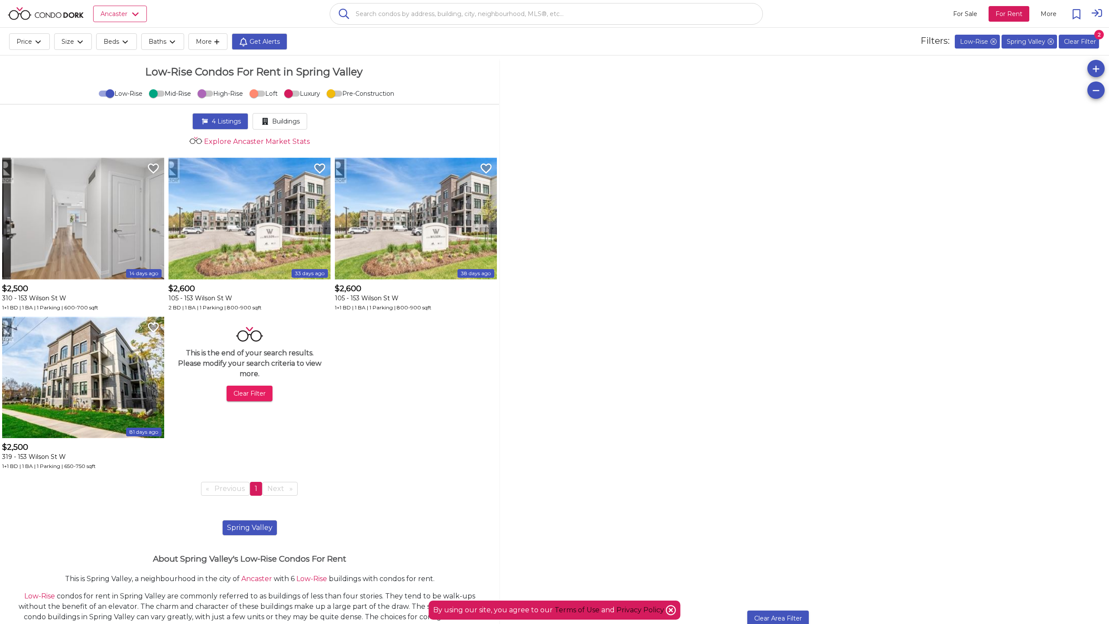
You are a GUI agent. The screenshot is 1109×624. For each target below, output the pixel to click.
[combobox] (546, 14)
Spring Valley (249, 527)
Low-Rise (311, 579)
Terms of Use (577, 610)
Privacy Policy (641, 610)
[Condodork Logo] (45, 13)
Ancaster (256, 579)
